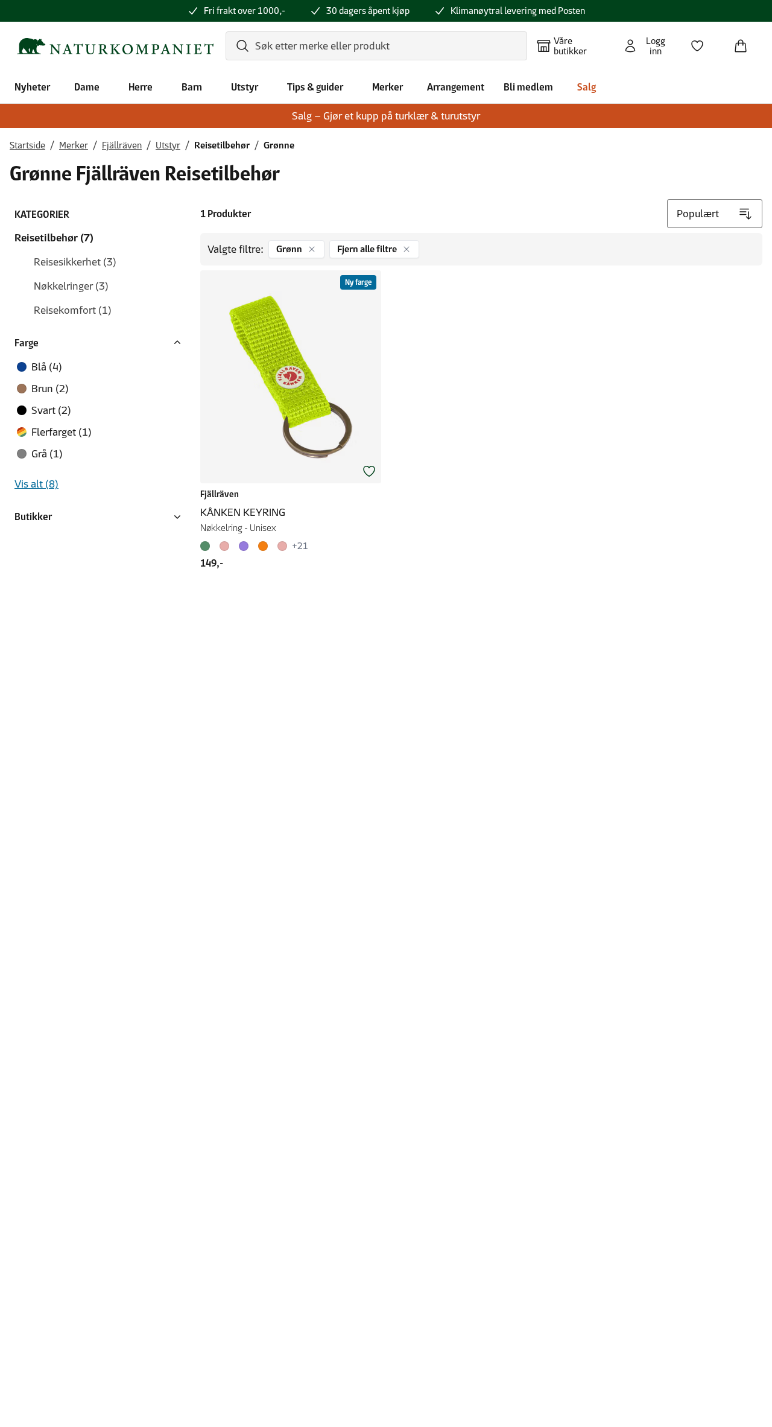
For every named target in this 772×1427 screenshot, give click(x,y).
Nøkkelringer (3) (71, 286)
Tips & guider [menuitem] (315, 87)
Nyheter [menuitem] (32, 87)
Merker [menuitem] (387, 87)
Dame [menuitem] (87, 87)
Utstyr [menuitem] (244, 87)
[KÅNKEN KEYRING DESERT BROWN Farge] (263, 546)
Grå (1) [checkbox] (47, 453)
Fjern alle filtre (367, 249)
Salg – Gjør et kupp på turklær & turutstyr (386, 115)
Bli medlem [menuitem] (528, 87)
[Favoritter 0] (702, 42)
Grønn (289, 249)
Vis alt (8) (36, 484)
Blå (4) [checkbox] (46, 366)
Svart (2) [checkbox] (51, 410)
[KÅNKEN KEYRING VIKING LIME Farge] (207, 546)
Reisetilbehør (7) (53, 237)
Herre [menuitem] (140, 87)
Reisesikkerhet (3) (75, 262)
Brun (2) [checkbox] (50, 388)
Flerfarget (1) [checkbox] (61, 432)
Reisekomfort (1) (73, 310)
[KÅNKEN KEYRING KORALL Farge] (282, 546)
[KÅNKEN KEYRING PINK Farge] (224, 546)
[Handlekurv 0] (745, 42)
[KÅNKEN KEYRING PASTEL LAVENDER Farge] (243, 546)
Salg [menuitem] (586, 87)
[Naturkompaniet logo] (115, 46)
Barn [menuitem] (192, 87)
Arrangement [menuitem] (455, 87)
